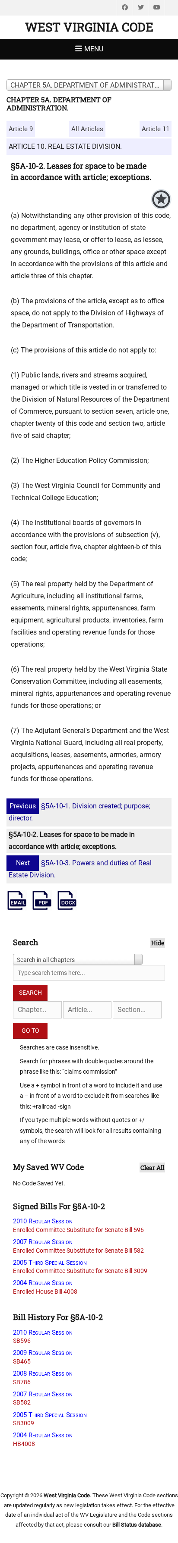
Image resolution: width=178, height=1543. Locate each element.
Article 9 (21, 129)
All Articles (87, 129)
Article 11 (155, 129)
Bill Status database (136, 1524)
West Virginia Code (89, 27)
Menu (93, 49)
